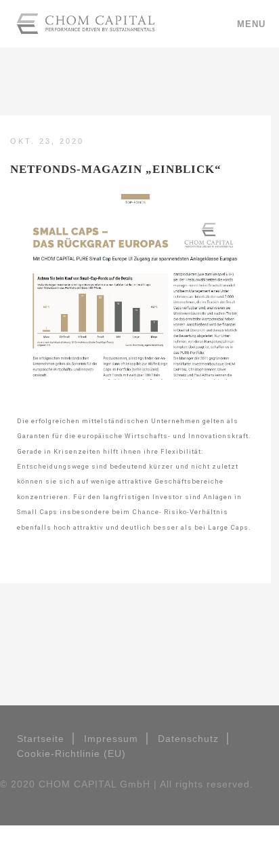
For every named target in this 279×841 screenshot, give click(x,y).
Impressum (111, 738)
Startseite (40, 738)
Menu (251, 24)
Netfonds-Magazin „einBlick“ (115, 169)
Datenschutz (188, 738)
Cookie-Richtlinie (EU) (71, 753)
